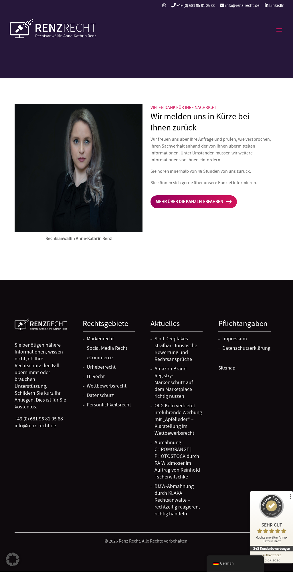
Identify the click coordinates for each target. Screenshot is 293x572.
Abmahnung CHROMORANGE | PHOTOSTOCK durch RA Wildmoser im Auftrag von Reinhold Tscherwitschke (177, 459)
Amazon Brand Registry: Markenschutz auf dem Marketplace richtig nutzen (174, 383)
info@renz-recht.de (241, 5)
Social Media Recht (107, 348)
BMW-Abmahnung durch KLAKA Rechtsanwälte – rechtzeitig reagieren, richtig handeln (177, 500)
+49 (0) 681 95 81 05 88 (196, 5)
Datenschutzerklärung (246, 348)
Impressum (234, 338)
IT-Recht (96, 376)
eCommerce (100, 357)
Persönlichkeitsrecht (109, 405)
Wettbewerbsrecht (106, 386)
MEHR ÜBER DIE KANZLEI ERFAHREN (189, 201)
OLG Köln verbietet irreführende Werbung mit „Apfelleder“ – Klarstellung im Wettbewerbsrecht (178, 419)
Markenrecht (100, 338)
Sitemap (226, 368)
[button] (12, 559)
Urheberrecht (101, 367)
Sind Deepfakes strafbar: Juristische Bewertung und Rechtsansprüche (176, 349)
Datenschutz (100, 395)
